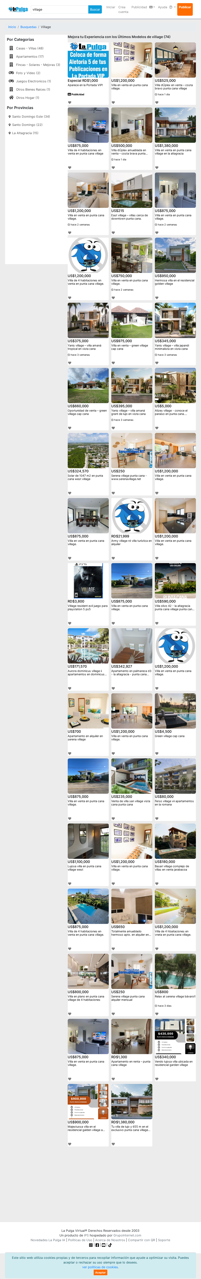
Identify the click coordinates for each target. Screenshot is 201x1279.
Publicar (185, 7)
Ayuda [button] (163, 7)
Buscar (95, 9)
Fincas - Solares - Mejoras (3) (38, 65)
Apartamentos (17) (30, 56)
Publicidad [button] (140, 7)
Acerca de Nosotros (110, 1240)
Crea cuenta (123, 9)
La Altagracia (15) (25, 133)
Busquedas (28, 27)
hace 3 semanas (80, 354)
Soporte (164, 1240)
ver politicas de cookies (100, 1267)
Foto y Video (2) (28, 73)
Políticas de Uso (80, 1240)
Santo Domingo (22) (27, 125)
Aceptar (100, 1272)
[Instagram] (91, 1245)
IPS (86, 1235)
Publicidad (77, 94)
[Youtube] (103, 1245)
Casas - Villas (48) (30, 48)
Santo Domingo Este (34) (31, 116)
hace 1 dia (163, 94)
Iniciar (110, 7)
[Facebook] (97, 1245)
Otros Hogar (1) (27, 98)
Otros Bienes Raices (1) (33, 89)
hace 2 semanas (80, 224)
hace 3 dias (164, 1005)
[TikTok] (110, 1245)
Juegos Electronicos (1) (33, 81)
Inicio (12, 27)
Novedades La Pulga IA (48, 1240)
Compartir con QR (141, 1240)
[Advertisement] (36, 199)
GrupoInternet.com (127, 1235)
